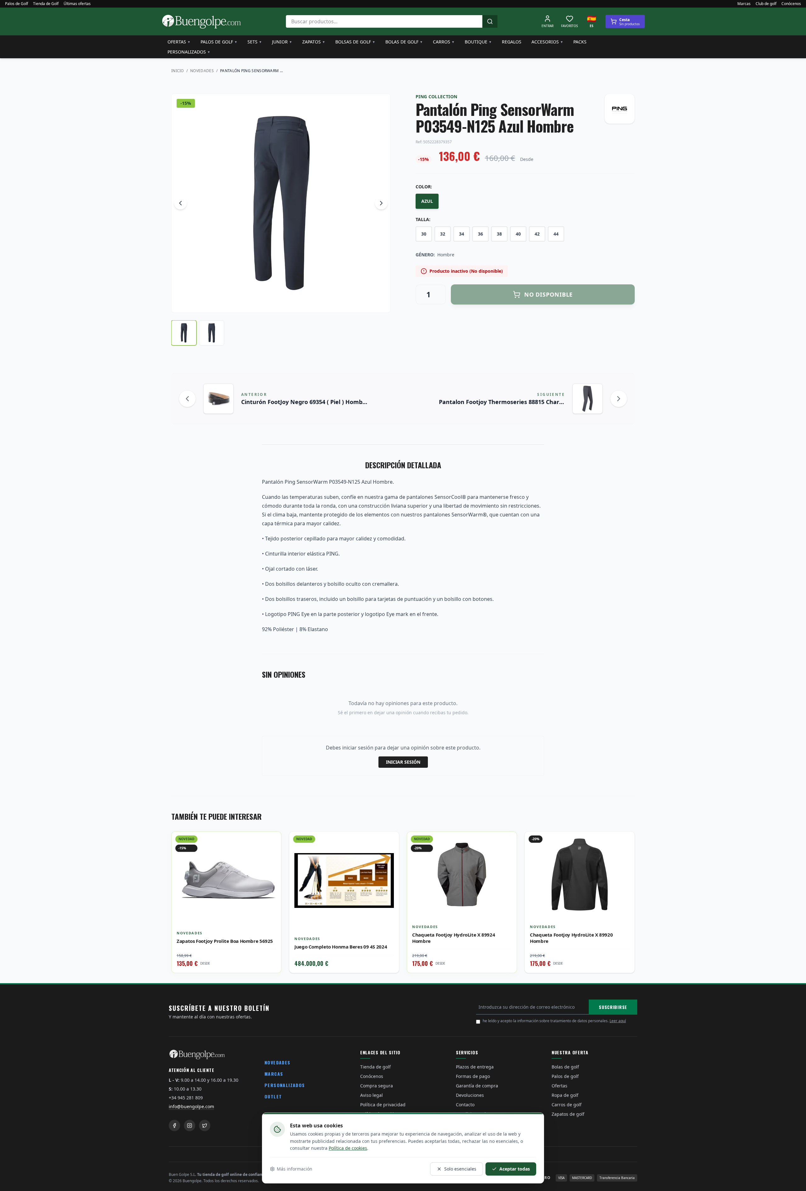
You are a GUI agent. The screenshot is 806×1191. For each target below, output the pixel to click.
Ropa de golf (565, 1095)
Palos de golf (219, 42)
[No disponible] (389, 855)
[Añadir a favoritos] (271, 841)
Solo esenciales (460, 1169)
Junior (282, 42)
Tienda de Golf (46, 3)
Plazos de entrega (475, 1067)
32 (442, 234)
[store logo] (201, 21)
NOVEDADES (277, 1062)
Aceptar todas (514, 1169)
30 (423, 234)
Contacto (465, 1105)
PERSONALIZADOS (284, 1085)
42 (537, 234)
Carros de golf (567, 1105)
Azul (427, 201)
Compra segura (376, 1086)
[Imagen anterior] (180, 203)
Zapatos (313, 42)
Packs (580, 42)
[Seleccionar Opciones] (271, 855)
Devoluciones (470, 1095)
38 (499, 234)
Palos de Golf (16, 3)
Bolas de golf (404, 42)
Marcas (744, 3)
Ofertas (178, 42)
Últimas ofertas (77, 3)
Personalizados (188, 52)
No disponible (548, 294)
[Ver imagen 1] (183, 332)
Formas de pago (473, 1076)
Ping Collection (436, 97)
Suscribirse (613, 1007)
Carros (444, 42)
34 (461, 234)
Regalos (511, 42)
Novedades (202, 70)
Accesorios (547, 42)
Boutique (478, 42)
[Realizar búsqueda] (489, 21)
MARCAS (273, 1073)
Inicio (177, 70)
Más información (294, 1169)
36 (480, 234)
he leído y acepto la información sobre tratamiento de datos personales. (554, 1020)
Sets (254, 42)
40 (518, 234)
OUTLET (273, 1096)
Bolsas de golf (355, 42)
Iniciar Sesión (403, 762)
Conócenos (791, 3)
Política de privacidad (383, 1105)
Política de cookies (348, 1148)
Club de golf (766, 3)
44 (556, 234)
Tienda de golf (375, 1067)
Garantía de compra (477, 1086)
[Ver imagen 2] (211, 332)
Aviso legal (371, 1095)
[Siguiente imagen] (381, 203)
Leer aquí (618, 1020)
